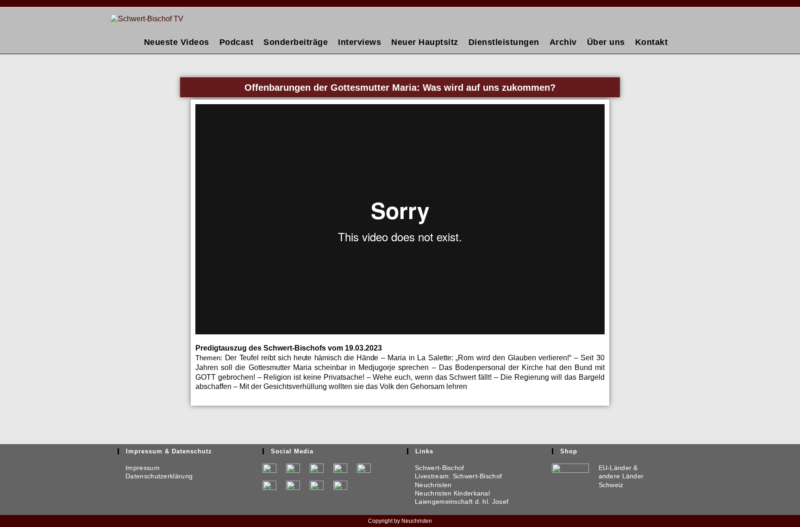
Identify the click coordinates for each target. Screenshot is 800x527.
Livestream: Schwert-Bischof (454, 476)
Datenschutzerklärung (155, 476)
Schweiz (611, 485)
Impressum (139, 467)
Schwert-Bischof (435, 467)
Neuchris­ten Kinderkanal (448, 493)
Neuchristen (429, 485)
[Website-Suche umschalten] (681, 42)
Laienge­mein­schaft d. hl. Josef (457, 501)
